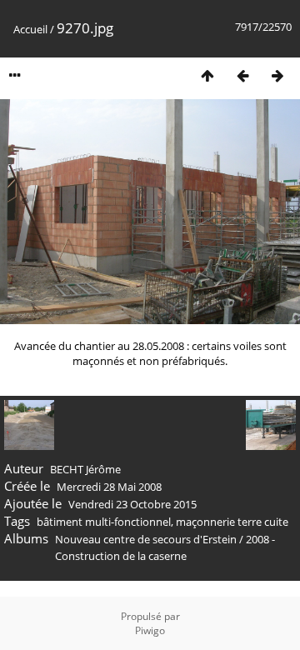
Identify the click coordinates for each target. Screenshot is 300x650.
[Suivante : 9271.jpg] (277, 75)
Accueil (30, 29)
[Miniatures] (207, 75)
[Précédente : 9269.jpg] (242, 75)
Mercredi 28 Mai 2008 (109, 486)
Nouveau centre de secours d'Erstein (146, 539)
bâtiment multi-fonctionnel (104, 521)
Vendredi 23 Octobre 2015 (132, 504)
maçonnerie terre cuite (232, 521)
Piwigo (150, 630)
